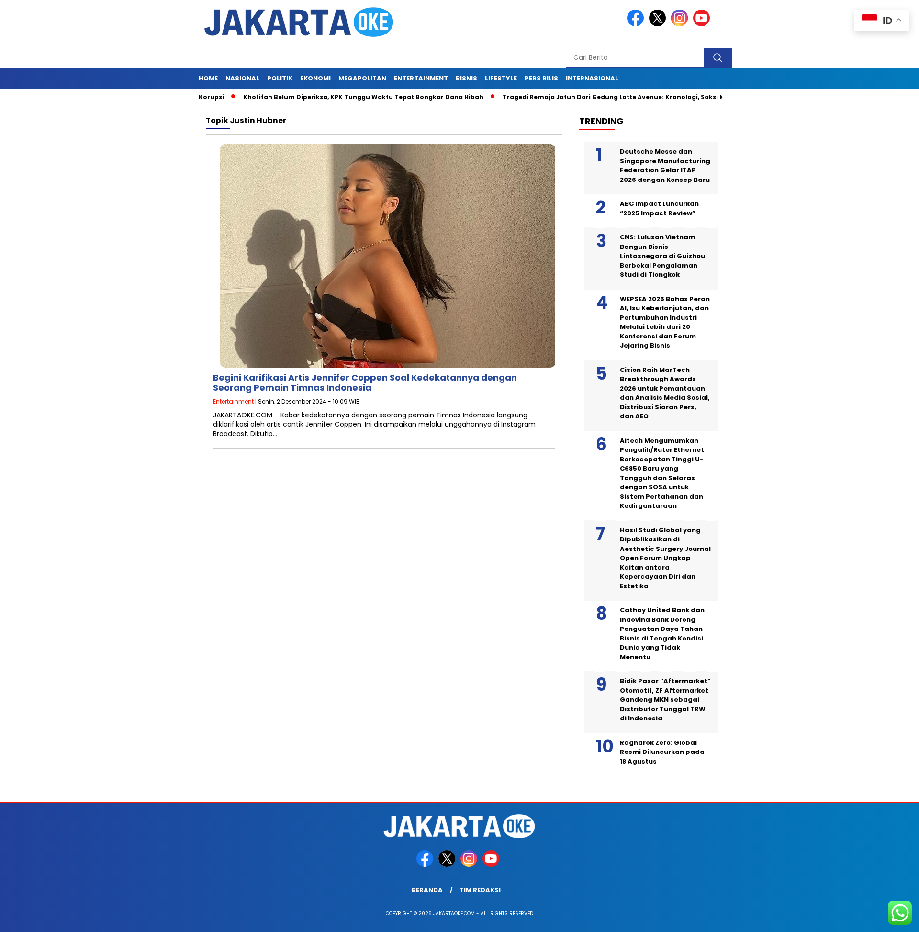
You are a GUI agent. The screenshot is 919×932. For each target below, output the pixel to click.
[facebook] (637, 24)
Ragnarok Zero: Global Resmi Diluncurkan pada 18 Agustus (662, 752)
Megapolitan (362, 78)
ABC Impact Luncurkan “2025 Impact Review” (659, 208)
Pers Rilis (541, 78)
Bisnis (466, 78)
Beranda (427, 890)
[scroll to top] (883, 917)
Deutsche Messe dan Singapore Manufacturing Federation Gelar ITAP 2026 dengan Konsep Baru (665, 165)
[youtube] (703, 24)
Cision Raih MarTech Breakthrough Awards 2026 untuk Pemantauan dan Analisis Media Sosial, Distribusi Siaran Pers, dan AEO (665, 393)
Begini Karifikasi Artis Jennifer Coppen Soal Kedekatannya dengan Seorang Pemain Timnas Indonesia (365, 382)
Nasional (242, 78)
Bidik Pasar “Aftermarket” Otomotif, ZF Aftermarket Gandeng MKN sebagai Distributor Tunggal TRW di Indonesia (665, 699)
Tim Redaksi (480, 890)
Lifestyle (501, 78)
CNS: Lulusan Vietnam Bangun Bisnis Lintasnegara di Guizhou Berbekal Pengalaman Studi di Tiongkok (662, 256)
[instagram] (681, 24)
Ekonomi (315, 78)
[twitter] (659, 24)
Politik (279, 78)
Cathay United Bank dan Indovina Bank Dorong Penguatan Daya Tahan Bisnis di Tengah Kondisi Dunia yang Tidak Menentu (662, 634)
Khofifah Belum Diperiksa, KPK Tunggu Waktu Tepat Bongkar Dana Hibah (333, 97)
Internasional (592, 78)
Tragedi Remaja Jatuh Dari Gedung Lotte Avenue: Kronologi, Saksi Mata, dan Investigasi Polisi (625, 97)
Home (208, 78)
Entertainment (421, 78)
